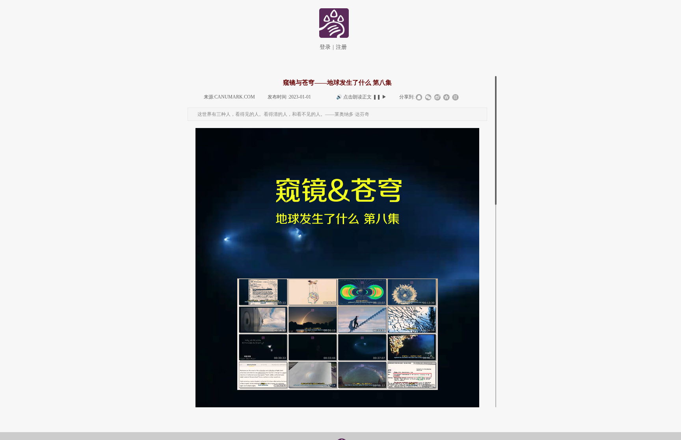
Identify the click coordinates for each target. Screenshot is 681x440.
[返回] (333, 22)
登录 (325, 47)
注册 (341, 47)
